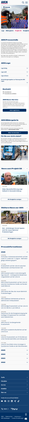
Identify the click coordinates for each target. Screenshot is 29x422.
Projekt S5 (18, 31)
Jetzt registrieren (14, 110)
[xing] (15, 401)
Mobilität (3, 389)
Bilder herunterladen (13, 132)
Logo (2, 31)
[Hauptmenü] (26, 3)
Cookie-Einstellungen (18, 418)
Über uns (3, 392)
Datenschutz (8, 416)
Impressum (17, 416)
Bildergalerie (9, 31)
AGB (2, 416)
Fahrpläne (4, 381)
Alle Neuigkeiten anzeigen (14, 199)
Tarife (3, 377)
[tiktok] (18, 401)
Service (3, 385)
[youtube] (2, 401)
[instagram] (8, 401)
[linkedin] (12, 401)
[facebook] (5, 401)
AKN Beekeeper (5, 418)
